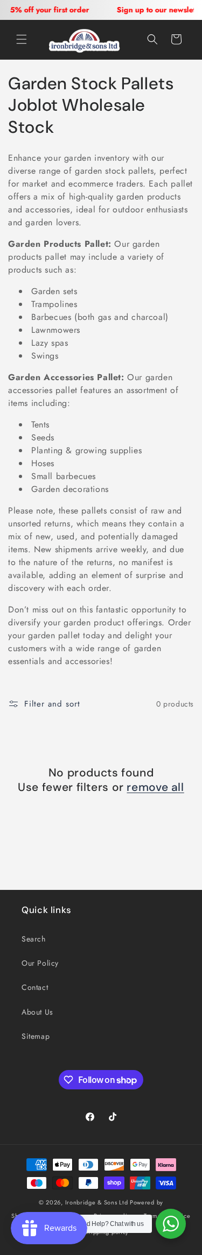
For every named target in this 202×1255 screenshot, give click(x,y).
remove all (155, 787)
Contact (35, 987)
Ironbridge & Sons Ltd (96, 1202)
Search (34, 938)
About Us (37, 1012)
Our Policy (40, 963)
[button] (21, 39)
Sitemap (36, 1036)
